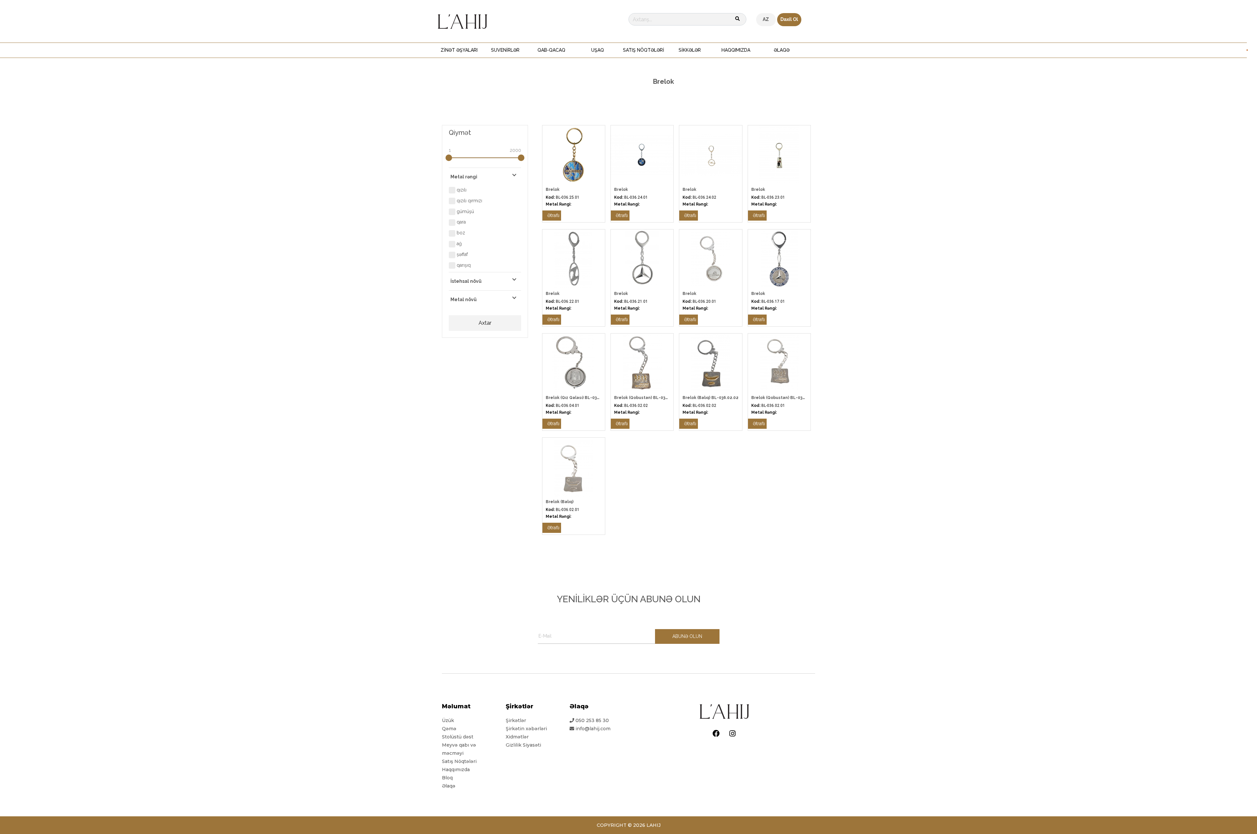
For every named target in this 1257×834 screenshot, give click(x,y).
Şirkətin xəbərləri (526, 729)
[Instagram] (732, 733)
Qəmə (449, 729)
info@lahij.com (592, 729)
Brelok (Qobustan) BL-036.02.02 (647, 397)
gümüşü (464, 211)
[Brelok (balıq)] (573, 466)
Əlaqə (782, 50)
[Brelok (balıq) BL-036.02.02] (710, 362)
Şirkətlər (516, 720)
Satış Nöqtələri (643, 50)
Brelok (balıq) (560, 501)
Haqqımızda (735, 50)
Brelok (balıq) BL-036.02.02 (710, 397)
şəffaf (461, 254)
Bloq (447, 778)
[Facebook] (716, 733)
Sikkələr (690, 50)
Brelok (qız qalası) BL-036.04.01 (578, 397)
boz (460, 232)
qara (460, 222)
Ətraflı (553, 215)
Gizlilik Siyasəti (523, 745)
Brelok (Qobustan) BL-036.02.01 (784, 397)
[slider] (449, 157)
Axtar (485, 323)
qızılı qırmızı (468, 200)
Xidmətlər (517, 737)
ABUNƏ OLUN (687, 636)
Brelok (552, 189)
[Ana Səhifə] (462, 21)
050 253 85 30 (591, 720)
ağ (458, 243)
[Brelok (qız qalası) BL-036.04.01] (573, 362)
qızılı (460, 189)
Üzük (448, 720)
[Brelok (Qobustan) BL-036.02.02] (642, 362)
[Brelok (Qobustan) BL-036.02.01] (779, 362)
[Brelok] (573, 154)
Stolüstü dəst (457, 737)
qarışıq (463, 265)
